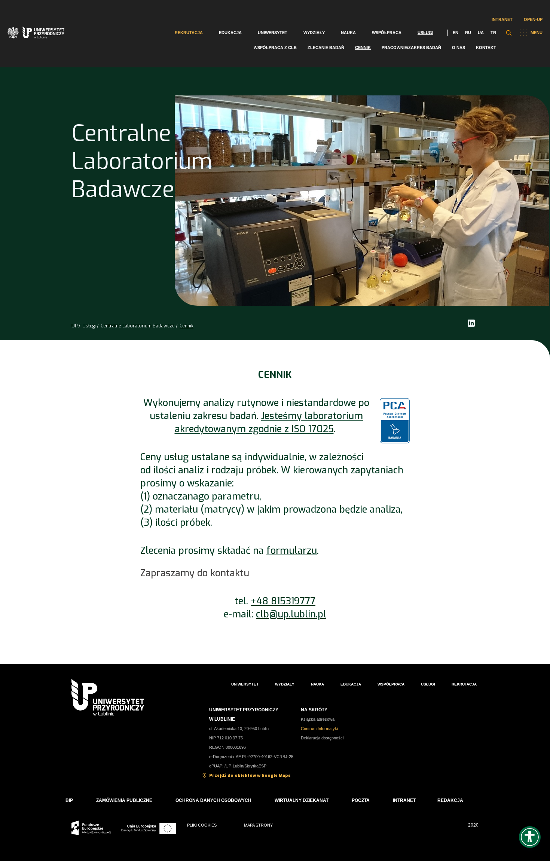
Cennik (363, 47)
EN (455, 32)
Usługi (425, 32)
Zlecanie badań (326, 47)
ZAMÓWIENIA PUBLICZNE (124, 800)
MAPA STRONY (258, 825)
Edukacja (230, 32)
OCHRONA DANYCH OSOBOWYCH (213, 800)
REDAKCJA (450, 800)
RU (468, 32)
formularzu (291, 550)
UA (481, 32)
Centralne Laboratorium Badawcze (138, 326)
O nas (458, 47)
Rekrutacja (189, 32)
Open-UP (533, 19)
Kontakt (486, 47)
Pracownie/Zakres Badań (411, 47)
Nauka (348, 32)
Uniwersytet (272, 32)
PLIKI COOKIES (202, 825)
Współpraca (386, 32)
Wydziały (314, 32)
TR (493, 32)
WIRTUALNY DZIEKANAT (302, 800)
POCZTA (361, 800)
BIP (69, 800)
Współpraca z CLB (275, 47)
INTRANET (404, 800)
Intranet (502, 19)
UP (74, 326)
